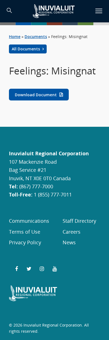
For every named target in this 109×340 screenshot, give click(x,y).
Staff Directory (79, 220)
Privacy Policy (25, 242)
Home (14, 36)
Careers (71, 231)
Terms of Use (24, 231)
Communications (29, 220)
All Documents (26, 48)
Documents (36, 36)
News (69, 242)
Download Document (36, 94)
